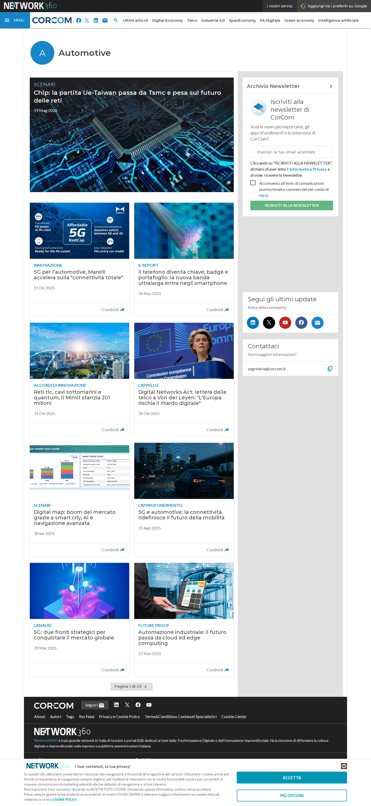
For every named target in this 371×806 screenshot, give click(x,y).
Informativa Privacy (308, 169)
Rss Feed (86, 716)
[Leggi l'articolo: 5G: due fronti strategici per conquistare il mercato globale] (79, 619)
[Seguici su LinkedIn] (253, 323)
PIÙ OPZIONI (292, 795)
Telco (192, 20)
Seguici (91, 704)
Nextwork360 (46, 740)
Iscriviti (292, 205)
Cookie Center (234, 716)
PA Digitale (270, 20)
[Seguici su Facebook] (301, 323)
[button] (15, 20)
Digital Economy (167, 20)
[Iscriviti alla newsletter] (317, 323)
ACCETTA (292, 777)
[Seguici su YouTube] (285, 323)
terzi (263, 195)
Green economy (299, 20)
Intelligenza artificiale (338, 20)
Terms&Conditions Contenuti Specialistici (181, 716)
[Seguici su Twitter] (269, 323)
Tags (70, 716)
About (39, 716)
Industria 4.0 (213, 20)
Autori (55, 716)
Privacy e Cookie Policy (119, 716)
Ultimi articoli (135, 20)
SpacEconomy (242, 20)
